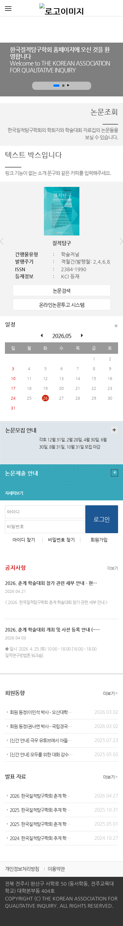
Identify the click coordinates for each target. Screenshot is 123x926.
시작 (69, 85)
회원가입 (99, 539)
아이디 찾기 (23, 539)
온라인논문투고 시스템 (62, 305)
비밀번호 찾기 (61, 539)
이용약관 (56, 869)
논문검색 (62, 290)
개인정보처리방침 (22, 869)
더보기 (116, 326)
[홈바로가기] (61, 8)
